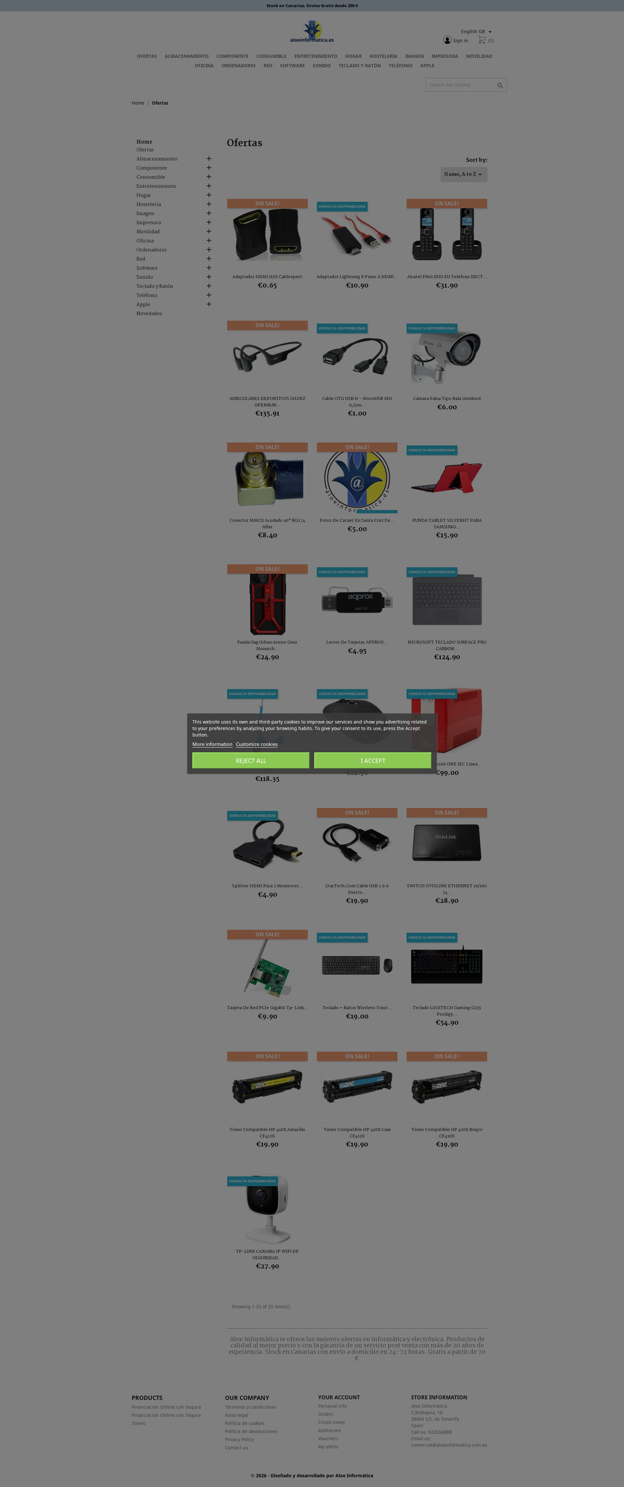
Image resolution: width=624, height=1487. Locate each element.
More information (212, 744)
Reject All (251, 760)
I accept (373, 760)
